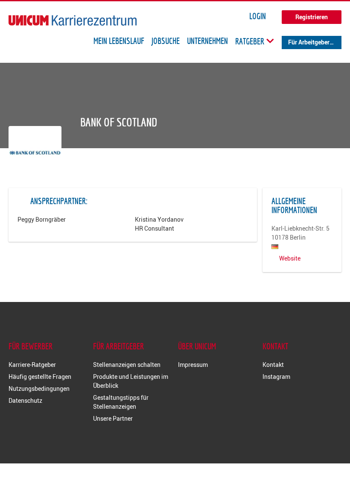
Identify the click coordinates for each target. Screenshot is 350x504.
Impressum (193, 364)
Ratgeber (250, 41)
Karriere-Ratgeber (32, 364)
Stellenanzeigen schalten (126, 364)
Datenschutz (25, 400)
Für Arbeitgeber (309, 42)
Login (257, 16)
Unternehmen (207, 41)
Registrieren (311, 17)
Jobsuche (166, 41)
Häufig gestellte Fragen (40, 376)
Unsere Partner (113, 418)
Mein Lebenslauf (118, 41)
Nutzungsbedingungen (39, 388)
